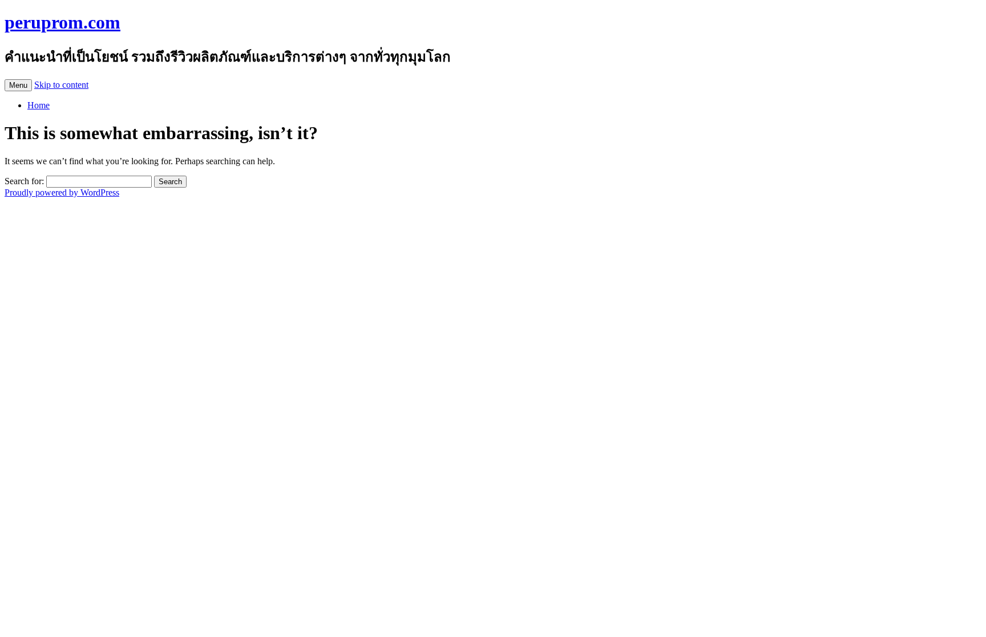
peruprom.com (62, 22)
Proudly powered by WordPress (62, 192)
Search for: (24, 181)
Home (38, 105)
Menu (18, 85)
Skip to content (61, 85)
